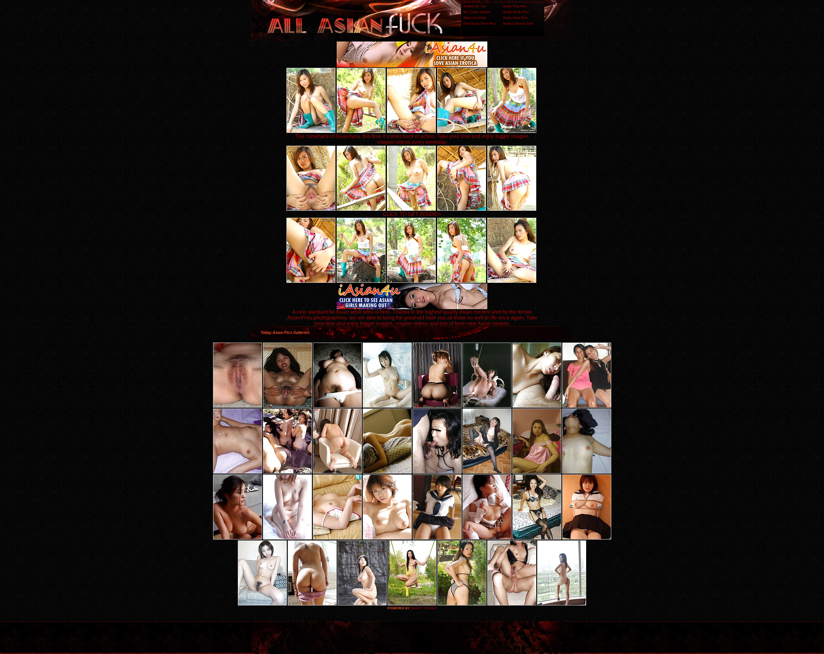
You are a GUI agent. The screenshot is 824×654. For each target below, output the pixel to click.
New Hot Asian (475, 18)
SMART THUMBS (423, 608)
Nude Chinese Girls (518, 23)
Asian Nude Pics (516, 12)
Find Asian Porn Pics (480, 23)
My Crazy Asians (477, 12)
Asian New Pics (515, 18)
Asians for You (475, 6)
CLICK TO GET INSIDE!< (412, 214)
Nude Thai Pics (515, 6)
